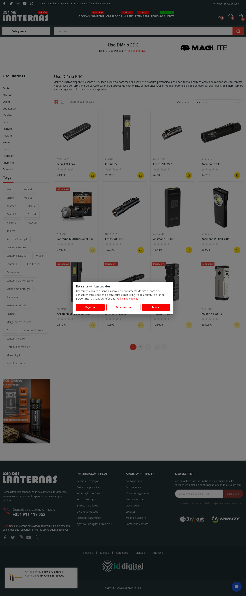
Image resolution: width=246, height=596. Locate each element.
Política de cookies (127, 298)
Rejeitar (90, 307)
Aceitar (156, 307)
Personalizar (123, 307)
